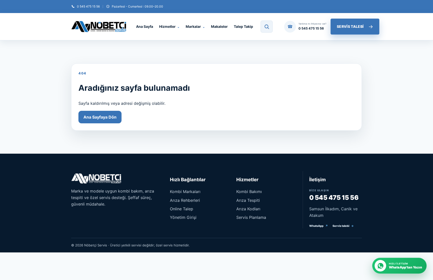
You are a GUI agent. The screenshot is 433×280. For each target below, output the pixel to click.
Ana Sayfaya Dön (100, 117)
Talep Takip (243, 26)
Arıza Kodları (248, 208)
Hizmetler (169, 26)
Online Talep (181, 208)
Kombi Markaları (185, 191)
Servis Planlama (251, 217)
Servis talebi (343, 226)
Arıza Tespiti (248, 200)
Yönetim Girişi (183, 217)
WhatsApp (318, 226)
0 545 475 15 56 (334, 197)
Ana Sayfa (144, 26)
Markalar (195, 26)
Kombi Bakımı (249, 191)
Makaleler (219, 26)
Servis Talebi (355, 27)
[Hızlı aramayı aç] (267, 27)
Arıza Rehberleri (185, 200)
